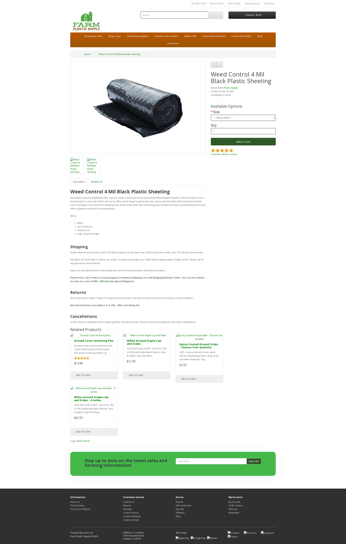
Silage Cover (114, 36)
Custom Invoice (131, 512)
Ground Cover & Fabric (166, 36)
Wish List (233, 509)
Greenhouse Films (93, 36)
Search (87, 54)
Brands (179, 501)
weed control (83, 440)
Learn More (173, 43)
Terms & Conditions (80, 509)
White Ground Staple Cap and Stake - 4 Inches (91, 398)
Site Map (127, 509)
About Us (75, 501)
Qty (214, 125)
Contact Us (128, 501)
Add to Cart (243, 141)
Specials (180, 509)
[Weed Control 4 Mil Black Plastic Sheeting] (137, 107)
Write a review (229, 154)
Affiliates (180, 512)
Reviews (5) (96, 181)
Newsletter (234, 512)
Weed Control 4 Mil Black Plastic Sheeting (119, 54)
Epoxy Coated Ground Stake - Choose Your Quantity (198, 345)
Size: (216, 112)
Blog (260, 36)
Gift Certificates (183, 505)
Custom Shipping (131, 516)
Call (101, 281)
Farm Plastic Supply (228, 87)
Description (79, 181)
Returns (127, 505)
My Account (234, 501)
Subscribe (254, 461)
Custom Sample (131, 519)
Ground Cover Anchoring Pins (94, 340)
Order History (236, 505)
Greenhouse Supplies (138, 36)
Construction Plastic (241, 36)
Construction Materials (213, 36)
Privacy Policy (77, 505)
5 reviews (215, 154)
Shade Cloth (190, 36)
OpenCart (88, 532)
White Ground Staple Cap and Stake (144, 342)
